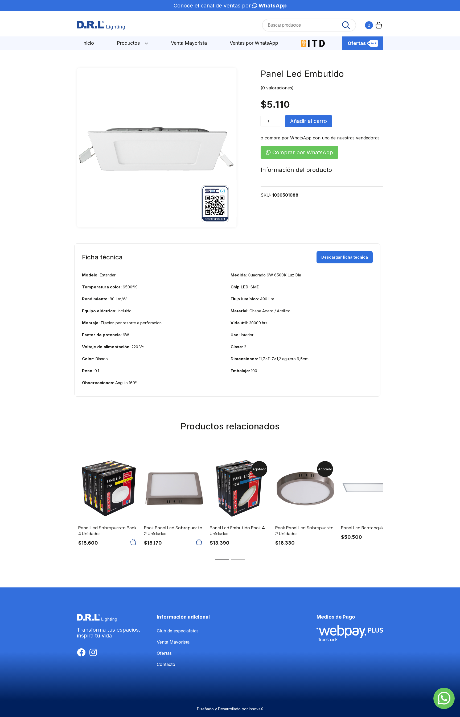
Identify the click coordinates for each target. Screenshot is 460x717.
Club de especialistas (178, 630)
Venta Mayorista (189, 43)
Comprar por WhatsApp (302, 152)
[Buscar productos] (346, 25)
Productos (129, 43)
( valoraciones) (277, 87)
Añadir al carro (308, 121)
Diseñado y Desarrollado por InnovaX (230, 709)
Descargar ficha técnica (344, 257)
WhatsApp (272, 5)
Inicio (88, 43)
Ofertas (357, 43)
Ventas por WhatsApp (254, 43)
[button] (134, 542)
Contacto (166, 664)
